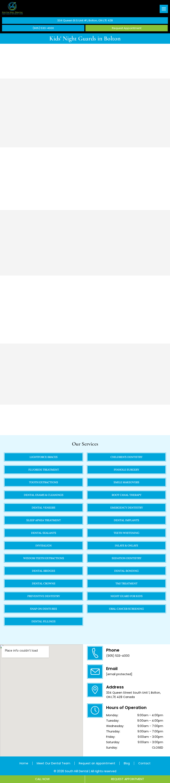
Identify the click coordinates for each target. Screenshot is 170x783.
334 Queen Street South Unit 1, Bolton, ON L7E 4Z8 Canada (133, 695)
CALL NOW (42, 779)
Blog (127, 763)
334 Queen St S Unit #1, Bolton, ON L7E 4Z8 (85, 20)
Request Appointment (126, 28)
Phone (112, 650)
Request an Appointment (97, 763)
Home (23, 763)
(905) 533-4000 (43, 28)
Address (115, 687)
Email (112, 668)
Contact (144, 763)
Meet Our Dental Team (53, 763)
